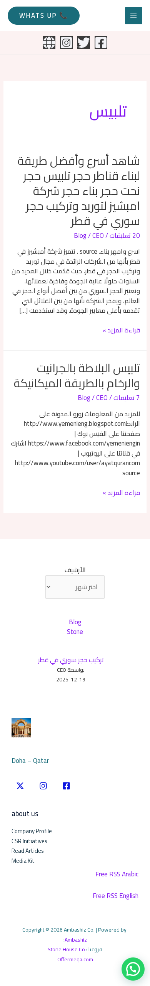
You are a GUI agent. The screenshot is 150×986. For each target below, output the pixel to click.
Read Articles (28, 850)
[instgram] (43, 786)
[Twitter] (83, 42)
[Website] (49, 42)
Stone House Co (66, 949)
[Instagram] (66, 42)
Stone (75, 631)
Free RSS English (115, 895)
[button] (44, 16)
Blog (80, 235)
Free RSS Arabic (116, 874)
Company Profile (32, 831)
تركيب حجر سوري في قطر (71, 660)
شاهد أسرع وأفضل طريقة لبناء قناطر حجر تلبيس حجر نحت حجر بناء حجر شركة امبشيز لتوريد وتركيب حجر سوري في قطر (79, 191)
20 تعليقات (125, 235)
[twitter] (20, 786)
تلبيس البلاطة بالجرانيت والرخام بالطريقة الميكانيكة (77, 375)
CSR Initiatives (29, 841)
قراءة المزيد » (121, 330)
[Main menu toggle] (134, 16)
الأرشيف (75, 570)
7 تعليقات (126, 397)
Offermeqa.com (75, 959)
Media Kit (23, 860)
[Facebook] (101, 42)
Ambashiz (76, 940)
